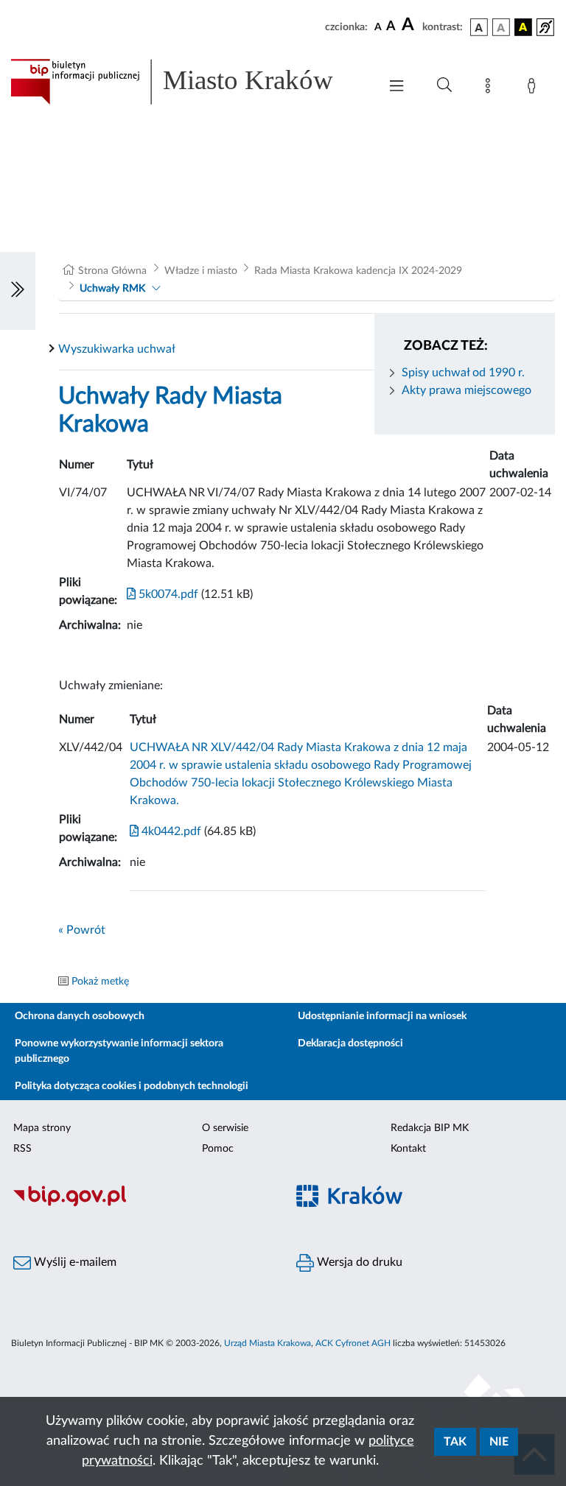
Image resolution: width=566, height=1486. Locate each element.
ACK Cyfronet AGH (353, 1343)
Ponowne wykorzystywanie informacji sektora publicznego (119, 1051)
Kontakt (408, 1149)
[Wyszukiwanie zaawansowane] (444, 85)
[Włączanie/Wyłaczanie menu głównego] (396, 87)
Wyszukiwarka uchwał (116, 349)
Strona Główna (112, 271)
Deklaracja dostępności (350, 1043)
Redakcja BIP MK (430, 1128)
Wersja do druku (358, 1262)
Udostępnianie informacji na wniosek (382, 1016)
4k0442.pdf (170, 831)
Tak (455, 1442)
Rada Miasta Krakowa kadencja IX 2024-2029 (358, 271)
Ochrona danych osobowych (79, 1016)
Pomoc (218, 1149)
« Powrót (81, 930)
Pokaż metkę (100, 981)
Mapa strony (42, 1128)
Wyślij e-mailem (73, 1262)
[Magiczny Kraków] (424, 1205)
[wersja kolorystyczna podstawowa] (479, 27)
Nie (499, 1442)
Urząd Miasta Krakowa (267, 1343)
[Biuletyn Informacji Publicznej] (141, 1205)
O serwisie (225, 1128)
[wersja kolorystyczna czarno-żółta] (523, 27)
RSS (22, 1149)
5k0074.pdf (167, 594)
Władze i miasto (200, 271)
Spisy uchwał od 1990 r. (463, 372)
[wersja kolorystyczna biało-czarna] (501, 27)
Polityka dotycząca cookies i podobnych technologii (131, 1086)
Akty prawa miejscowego (466, 390)
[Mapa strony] (491, 88)
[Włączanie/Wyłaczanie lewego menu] (17, 291)
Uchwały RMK (112, 289)
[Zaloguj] (534, 88)
